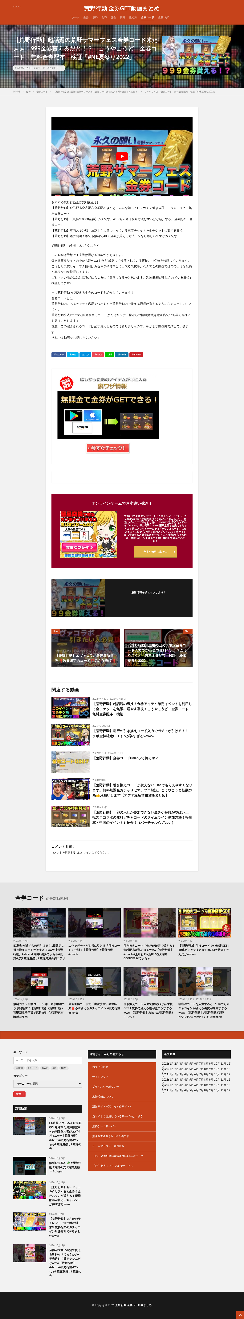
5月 (191, 1064)
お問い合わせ (100, 1067)
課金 (113, 17)
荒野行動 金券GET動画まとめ (122, 8)
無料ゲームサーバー (104, 1126)
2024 (165, 1074)
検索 (18, 1094)
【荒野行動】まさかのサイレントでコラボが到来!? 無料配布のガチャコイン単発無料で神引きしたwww (65, 1227)
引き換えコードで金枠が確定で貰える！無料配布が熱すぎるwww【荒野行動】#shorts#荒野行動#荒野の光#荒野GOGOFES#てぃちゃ (149, 952)
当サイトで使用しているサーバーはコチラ (117, 1116)
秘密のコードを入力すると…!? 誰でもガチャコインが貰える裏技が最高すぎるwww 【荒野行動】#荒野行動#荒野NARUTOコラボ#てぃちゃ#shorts (203, 1011)
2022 (165, 1085)
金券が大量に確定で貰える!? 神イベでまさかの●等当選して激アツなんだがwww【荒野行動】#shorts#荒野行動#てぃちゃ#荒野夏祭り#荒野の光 (65, 1263)
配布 (104, 17)
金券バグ (163, 17)
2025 (165, 1069)
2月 (176, 1064)
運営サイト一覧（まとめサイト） (112, 1106)
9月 (211, 1069)
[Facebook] (58, 354)
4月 (186, 1064)
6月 (196, 1064)
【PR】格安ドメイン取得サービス (112, 1166)
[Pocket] (98, 354)
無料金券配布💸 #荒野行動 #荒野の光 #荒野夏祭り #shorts (65, 1167)
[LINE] (109, 354)
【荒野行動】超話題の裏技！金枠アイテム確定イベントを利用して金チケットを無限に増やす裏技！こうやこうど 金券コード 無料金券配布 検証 (142, 709)
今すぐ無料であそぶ (155, 551)
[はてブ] (85, 354)
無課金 (64, 1068)
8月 (206, 1064)
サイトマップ (100, 1077)
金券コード (147, 17)
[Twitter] (73, 354)
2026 (165, 1064)
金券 (86, 17)
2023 (165, 1079)
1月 (171, 1064)
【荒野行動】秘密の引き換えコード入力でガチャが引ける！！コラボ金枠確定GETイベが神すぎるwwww (142, 733)
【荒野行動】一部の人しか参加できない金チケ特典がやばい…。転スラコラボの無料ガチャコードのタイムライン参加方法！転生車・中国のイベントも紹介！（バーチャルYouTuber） (142, 817)
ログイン (86, 852)
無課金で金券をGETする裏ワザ (110, 1136)
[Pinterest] (136, 354)
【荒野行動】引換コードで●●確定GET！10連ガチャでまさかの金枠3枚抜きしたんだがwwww (204, 950)
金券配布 (19, 1068)
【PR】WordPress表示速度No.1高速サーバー (119, 1156)
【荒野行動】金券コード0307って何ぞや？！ (127, 758)
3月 (181, 1064)
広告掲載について (103, 1096)
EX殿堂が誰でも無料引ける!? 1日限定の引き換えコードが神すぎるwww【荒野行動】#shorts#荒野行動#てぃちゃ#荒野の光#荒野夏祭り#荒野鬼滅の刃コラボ (39, 952)
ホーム (75, 17)
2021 (165, 1090)
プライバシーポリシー (105, 1087)
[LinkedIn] (121, 354)
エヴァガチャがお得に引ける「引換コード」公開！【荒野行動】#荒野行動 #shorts (94, 950)
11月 (223, 1069)
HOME (16, 92)
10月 (217, 1069)
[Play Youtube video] (122, 156)
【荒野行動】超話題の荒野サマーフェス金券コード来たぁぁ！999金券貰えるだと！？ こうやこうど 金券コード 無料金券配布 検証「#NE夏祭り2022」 (135, 92)
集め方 (133, 17)
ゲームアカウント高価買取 (108, 1146)
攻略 (122, 17)
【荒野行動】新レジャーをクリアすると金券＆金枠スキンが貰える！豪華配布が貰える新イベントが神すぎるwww (65, 1196)
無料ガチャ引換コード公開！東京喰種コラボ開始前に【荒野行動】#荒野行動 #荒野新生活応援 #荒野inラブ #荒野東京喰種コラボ (39, 1011)
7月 (201, 1064)
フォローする (149, 598)
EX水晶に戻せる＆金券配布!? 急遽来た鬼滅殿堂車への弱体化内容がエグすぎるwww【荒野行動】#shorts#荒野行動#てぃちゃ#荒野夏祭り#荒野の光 (65, 1136)
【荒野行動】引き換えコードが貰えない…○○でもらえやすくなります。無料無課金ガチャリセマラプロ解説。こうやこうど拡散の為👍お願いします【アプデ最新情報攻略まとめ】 (142, 790)
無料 (95, 17)
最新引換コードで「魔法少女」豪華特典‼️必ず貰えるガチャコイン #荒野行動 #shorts (94, 1008)
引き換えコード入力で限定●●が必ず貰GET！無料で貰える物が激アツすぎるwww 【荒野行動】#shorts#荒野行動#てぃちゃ (148, 1011)
